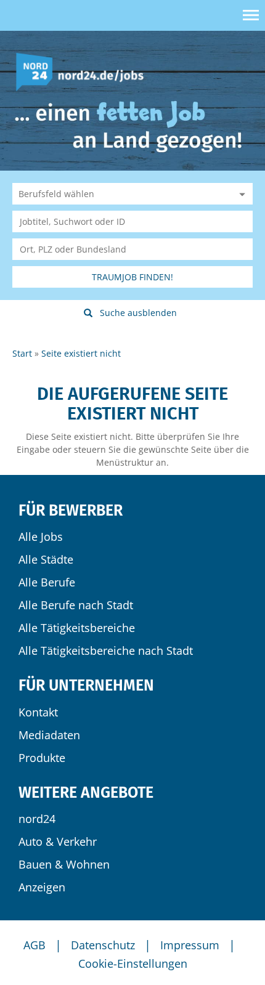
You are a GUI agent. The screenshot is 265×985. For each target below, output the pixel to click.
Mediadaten (49, 735)
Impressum (189, 945)
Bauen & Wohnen (64, 864)
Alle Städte (45, 559)
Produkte (41, 757)
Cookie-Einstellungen (132, 963)
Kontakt (38, 712)
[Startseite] (84, 71)
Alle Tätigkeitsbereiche (76, 627)
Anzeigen (41, 887)
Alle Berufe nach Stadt (75, 605)
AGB (34, 945)
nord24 (36, 818)
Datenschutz (103, 945)
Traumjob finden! (132, 277)
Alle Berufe (46, 582)
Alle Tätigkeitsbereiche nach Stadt (105, 650)
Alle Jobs (40, 536)
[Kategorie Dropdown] (240, 194)
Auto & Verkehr (57, 841)
